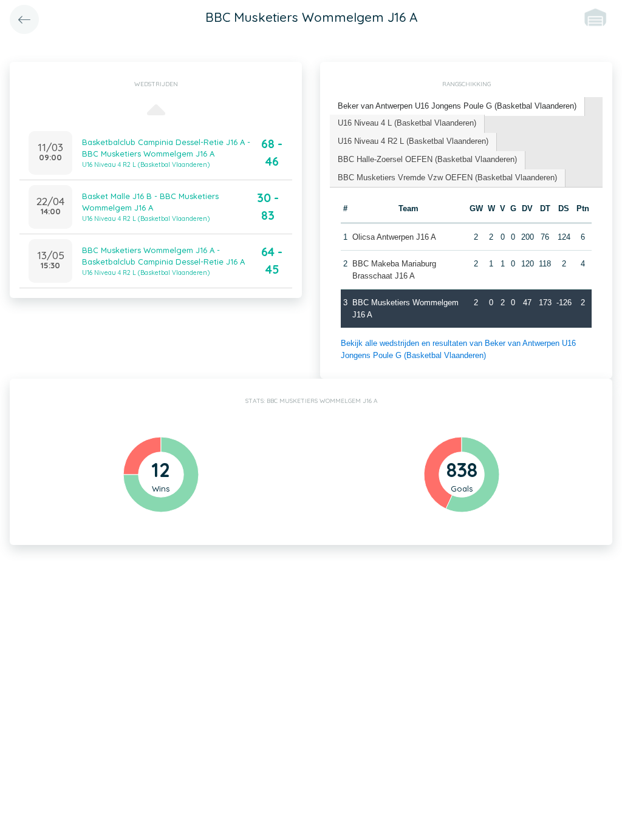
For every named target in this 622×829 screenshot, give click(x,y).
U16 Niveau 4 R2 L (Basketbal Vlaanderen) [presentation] (413, 141)
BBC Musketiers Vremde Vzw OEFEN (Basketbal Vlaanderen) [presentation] (447, 177)
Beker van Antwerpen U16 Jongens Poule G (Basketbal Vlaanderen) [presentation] (457, 105)
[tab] (457, 106)
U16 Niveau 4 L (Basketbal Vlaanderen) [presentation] (407, 122)
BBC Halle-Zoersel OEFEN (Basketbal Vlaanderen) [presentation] (427, 159)
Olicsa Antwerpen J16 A (394, 237)
